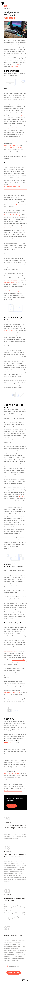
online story (16, 64)
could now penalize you (16, 115)
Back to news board (13, 972)
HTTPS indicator (9, 743)
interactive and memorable (12, 692)
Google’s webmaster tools (11, 145)
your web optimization (16, 204)
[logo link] (2, 3)
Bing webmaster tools (16, 147)
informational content (10, 282)
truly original (14, 66)
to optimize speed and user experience (12, 187)
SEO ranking (22, 496)
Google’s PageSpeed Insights (13, 215)
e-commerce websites (18, 659)
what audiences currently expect (13, 291)
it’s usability (14, 280)
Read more (12, 805)
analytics (6, 147)
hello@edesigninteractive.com (13, 790)
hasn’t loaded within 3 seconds (13, 228)
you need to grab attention (12, 773)
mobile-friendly (8, 330)
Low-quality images (10, 651)
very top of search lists (13, 128)
